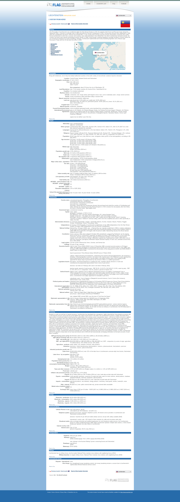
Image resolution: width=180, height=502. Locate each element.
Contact (49, 492)
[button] (106, 52)
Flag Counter (60, 5)
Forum (123, 4)
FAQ (113, 4)
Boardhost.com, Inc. (73, 492)
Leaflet (113, 69)
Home (88, 4)
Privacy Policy (63, 492)
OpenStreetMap (121, 69)
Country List (101, 4)
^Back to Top (52, 118)
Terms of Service (55, 492)
